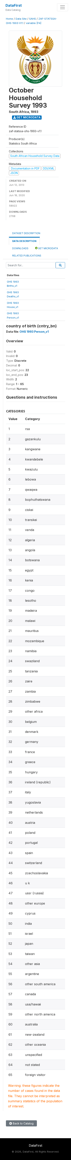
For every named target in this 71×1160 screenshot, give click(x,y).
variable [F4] (33, 23)
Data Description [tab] (24, 241)
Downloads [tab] (20, 248)
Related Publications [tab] (26, 255)
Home (9, 18)
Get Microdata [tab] (47, 248)
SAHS (32, 18)
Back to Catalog (23, 1123)
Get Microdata (28, 117)
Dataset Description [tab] (26, 233)
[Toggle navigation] (62, 7)
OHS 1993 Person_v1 (34, 331)
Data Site (21, 18)
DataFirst (14, 5)
